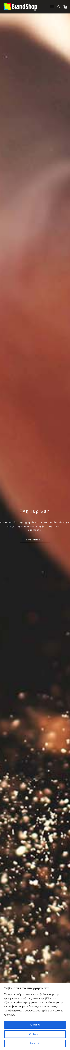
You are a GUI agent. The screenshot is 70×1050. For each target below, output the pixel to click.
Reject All (35, 1043)
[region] (35, 1016)
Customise (35, 1034)
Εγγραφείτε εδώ (35, 540)
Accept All (35, 1024)
